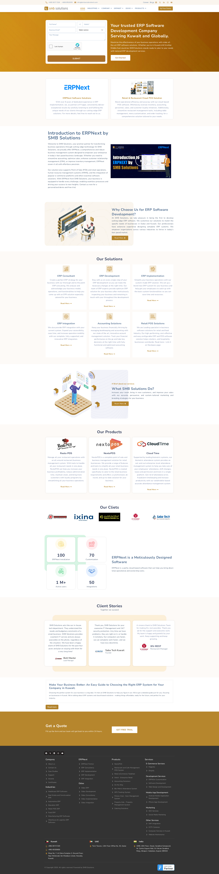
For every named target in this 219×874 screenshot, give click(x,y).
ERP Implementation (152, 275)
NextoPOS (109, 453)
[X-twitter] (50, 753)
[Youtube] (62, 753)
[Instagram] (58, 753)
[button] (141, 161)
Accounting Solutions (109, 323)
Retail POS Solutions (153, 323)
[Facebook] (46, 753)
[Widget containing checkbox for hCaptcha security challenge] (64, 46)
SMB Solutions (88, 867)
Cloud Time (152, 453)
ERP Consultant (66, 275)
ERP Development (109, 275)
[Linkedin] (54, 753)
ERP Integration (66, 323)
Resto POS (66, 453)
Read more (52, 707)
